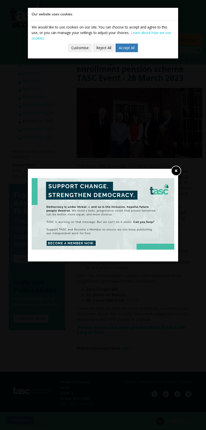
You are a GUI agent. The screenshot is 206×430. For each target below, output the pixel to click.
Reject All (103, 47)
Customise (80, 47)
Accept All (127, 47)
